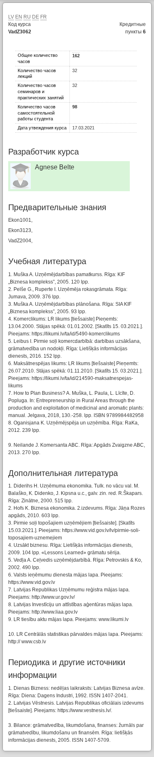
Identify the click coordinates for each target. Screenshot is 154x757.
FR (43, 17)
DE (35, 17)
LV (11, 17)
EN (18, 17)
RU (27, 17)
